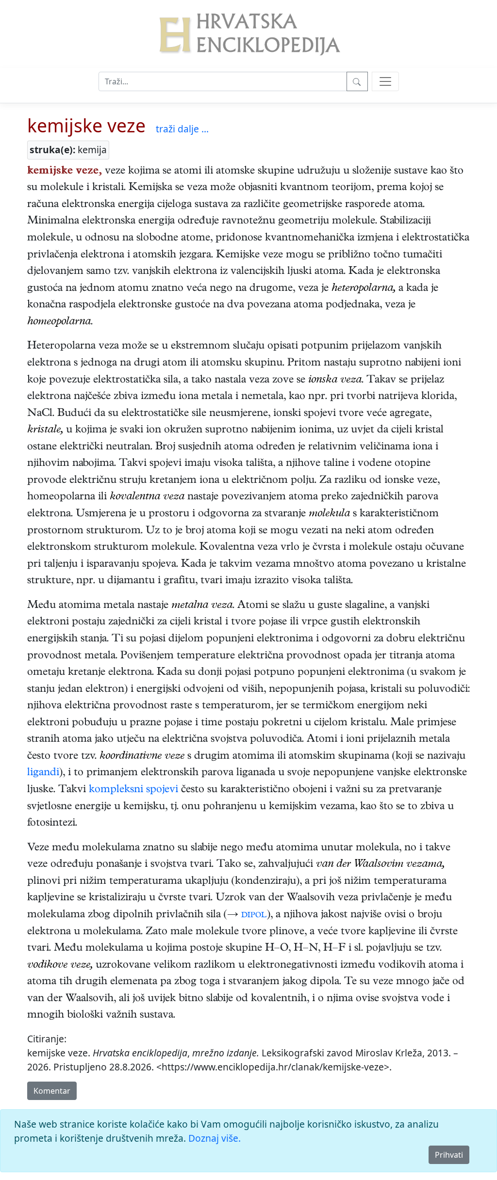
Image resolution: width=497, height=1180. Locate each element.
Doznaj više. (214, 1138)
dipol (254, 915)
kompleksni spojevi (133, 790)
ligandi (43, 773)
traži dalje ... (182, 128)
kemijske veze (86, 125)
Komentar (51, 1090)
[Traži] (357, 81)
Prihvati (449, 1154)
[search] (385, 81)
